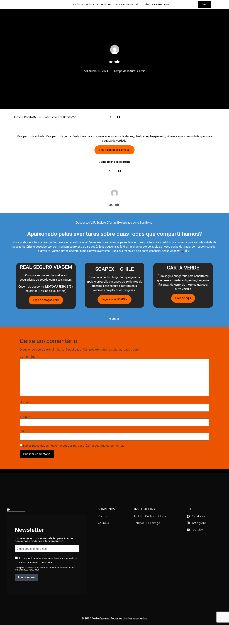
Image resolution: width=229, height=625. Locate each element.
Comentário (29, 356)
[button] (110, 117)
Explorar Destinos (83, 4)
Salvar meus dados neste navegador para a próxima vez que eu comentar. (73, 445)
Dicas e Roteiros (123, 4)
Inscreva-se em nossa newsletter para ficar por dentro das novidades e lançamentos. (44, 540)
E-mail (25, 416)
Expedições (104, 4)
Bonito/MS (31, 117)
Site (22, 431)
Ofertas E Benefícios (156, 4)
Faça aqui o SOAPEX (114, 299)
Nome (25, 402)
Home (17, 117)
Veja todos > (114, 319)
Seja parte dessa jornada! (114, 149)
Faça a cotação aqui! (46, 300)
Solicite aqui (183, 298)
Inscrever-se (26, 577)
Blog (138, 4)
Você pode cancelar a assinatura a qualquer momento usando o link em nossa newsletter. (46, 569)
